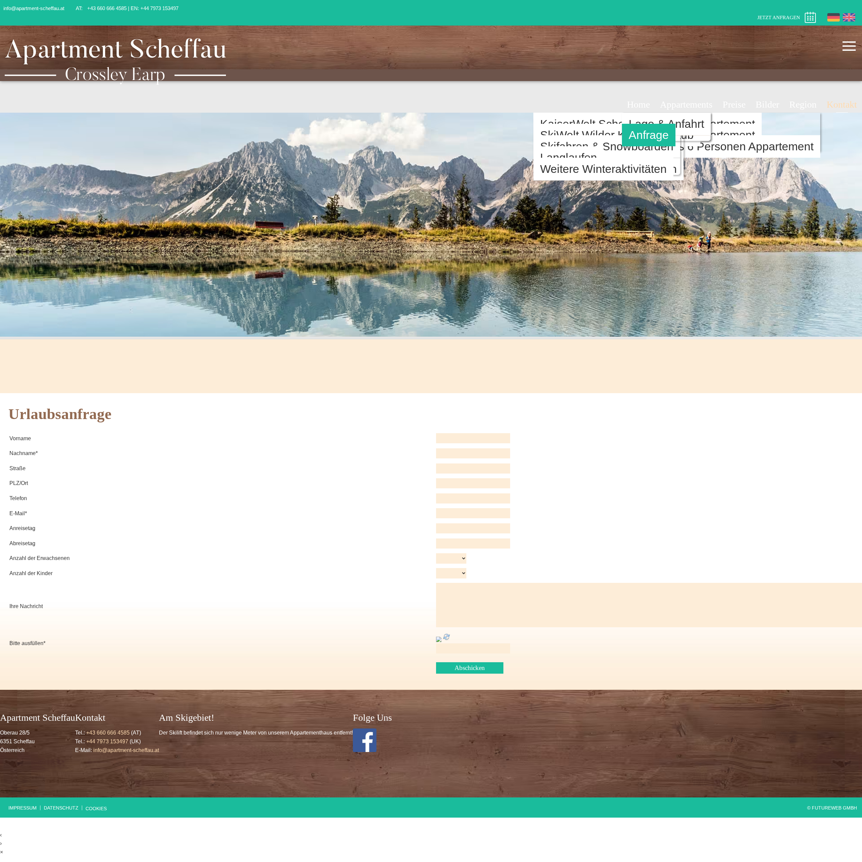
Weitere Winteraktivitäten (603, 169)
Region (803, 104)
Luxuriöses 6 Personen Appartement (721, 146)
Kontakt (842, 104)
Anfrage (649, 135)
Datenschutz (61, 808)
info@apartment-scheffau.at (126, 750)
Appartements (686, 104)
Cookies (96, 808)
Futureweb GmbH (834, 808)
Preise (734, 104)
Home (638, 104)
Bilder (767, 104)
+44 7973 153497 (107, 741)
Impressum (22, 808)
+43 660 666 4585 (108, 733)
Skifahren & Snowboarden (606, 146)
